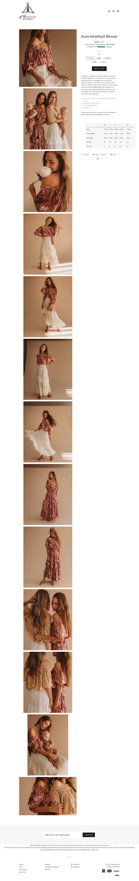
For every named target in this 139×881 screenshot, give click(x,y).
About (21, 867)
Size (99, 54)
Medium (108, 58)
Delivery (47, 864)
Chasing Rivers (115, 864)
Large (94, 62)
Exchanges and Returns (52, 867)
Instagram (76, 867)
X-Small (90, 58)
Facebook (76, 864)
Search (21, 864)
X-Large (103, 62)
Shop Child (22, 872)
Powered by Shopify (113, 866)
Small (99, 58)
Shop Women (23, 869)
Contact (47, 869)
